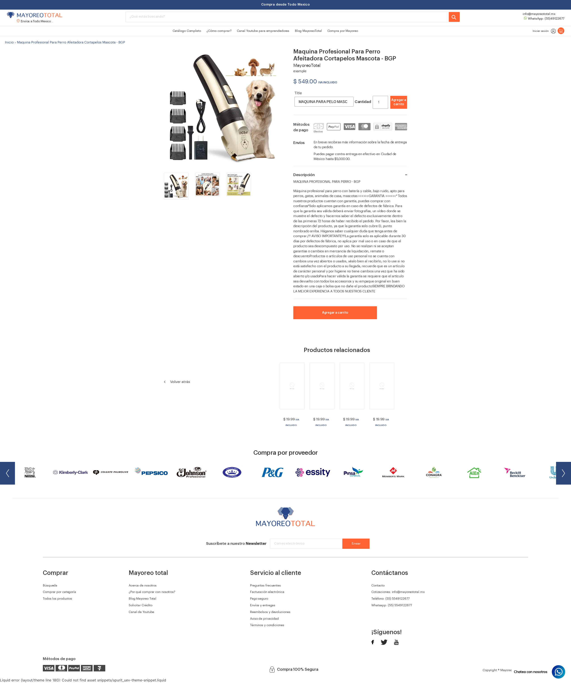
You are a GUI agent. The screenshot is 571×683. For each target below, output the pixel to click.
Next (563, 473)
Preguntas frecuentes (265, 585)
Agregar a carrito (398, 102)
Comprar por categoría (59, 592)
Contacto (378, 585)
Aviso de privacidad (264, 618)
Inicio (9, 42)
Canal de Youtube (141, 612)
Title (298, 93)
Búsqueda (50, 585)
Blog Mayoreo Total (142, 598)
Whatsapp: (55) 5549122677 (391, 605)
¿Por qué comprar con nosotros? (152, 592)
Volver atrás (179, 382)
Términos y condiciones (267, 625)
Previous (7, 473)
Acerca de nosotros (143, 585)
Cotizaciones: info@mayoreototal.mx (398, 592)
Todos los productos (57, 598)
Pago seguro (259, 598)
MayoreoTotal (510, 670)
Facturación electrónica (267, 592)
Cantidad (363, 102)
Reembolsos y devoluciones (270, 612)
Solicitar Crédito (140, 605)
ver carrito (388, 108)
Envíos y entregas (262, 605)
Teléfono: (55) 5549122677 (390, 598)
